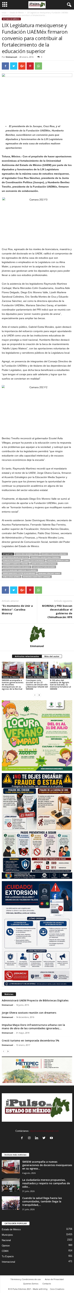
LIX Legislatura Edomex (44, 567)
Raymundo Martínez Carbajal (36, 576)
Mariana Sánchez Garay (49, 573)
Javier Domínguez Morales (43, 564)
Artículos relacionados (27, 656)
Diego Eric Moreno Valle (27, 554)
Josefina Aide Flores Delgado (16, 567)
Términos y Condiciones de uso (25, 1279)
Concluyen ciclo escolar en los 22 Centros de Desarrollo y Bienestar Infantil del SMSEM (37, 684)
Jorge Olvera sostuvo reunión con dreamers (29, 1012)
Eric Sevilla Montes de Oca (15, 557)
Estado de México (17, 12)
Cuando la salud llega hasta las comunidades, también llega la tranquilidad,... (42, 1201)
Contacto (46, 1283)
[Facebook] (22, 1138)
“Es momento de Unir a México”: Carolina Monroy (17, 609)
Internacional (8, 1261)
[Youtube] (51, 1138)
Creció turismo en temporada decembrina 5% (30, 1040)
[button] (68, 5)
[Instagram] (30, 1138)
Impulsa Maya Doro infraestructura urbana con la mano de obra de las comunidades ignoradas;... (33, 1026)
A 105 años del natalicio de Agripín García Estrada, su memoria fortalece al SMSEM (60, 684)
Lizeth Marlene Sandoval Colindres (20, 570)
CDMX (5, 1251)
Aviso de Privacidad (54, 1279)
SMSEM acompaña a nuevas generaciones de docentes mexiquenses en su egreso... (47, 1165)
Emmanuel (11, 57)
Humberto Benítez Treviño (15, 564)
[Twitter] (44, 1138)
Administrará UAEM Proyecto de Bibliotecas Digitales (35, 1000)
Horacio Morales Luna (58, 560)
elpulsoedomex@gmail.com (44, 1131)
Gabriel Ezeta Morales (33, 560)
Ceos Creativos (57, 1289)
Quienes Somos (30, 1283)
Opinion (6, 1245)
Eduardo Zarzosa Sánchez (54, 554)
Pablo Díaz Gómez (11, 576)
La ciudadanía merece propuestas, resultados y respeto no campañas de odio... (46, 1183)
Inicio (4, 12)
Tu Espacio (8, 1256)
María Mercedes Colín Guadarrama (19, 573)
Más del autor (51, 656)
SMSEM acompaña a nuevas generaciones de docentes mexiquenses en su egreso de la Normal (12, 684)
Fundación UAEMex (11, 560)
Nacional (6, 1240)
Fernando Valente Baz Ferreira (45, 557)
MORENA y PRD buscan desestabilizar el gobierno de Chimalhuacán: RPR (57, 611)
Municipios (7, 1234)
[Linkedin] (37, 1138)
